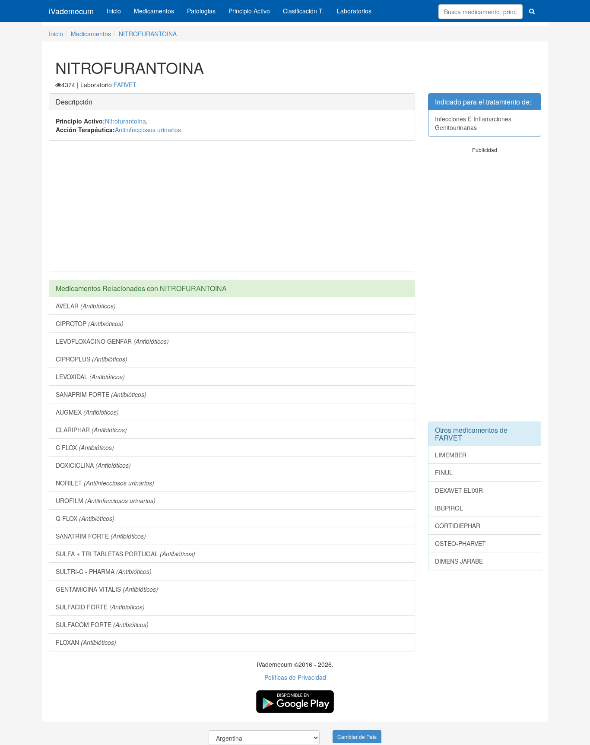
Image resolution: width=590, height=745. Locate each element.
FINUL (444, 472)
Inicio (114, 10)
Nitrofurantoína (125, 121)
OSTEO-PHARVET (460, 543)
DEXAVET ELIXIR (459, 490)
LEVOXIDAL (90, 376)
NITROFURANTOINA (148, 33)
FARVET (125, 84)
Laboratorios (354, 10)
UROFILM (105, 500)
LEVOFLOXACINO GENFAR (112, 341)
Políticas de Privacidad (295, 677)
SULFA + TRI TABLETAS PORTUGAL (125, 553)
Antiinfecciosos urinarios (148, 129)
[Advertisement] (232, 210)
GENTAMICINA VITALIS (107, 589)
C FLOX (85, 447)
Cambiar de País (357, 736)
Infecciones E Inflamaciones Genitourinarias (473, 123)
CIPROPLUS (91, 359)
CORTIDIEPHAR (457, 525)
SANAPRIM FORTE (101, 394)
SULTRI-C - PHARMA (104, 571)
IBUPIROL (449, 508)
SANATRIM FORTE (101, 536)
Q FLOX (85, 518)
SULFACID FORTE (100, 606)
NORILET (105, 483)
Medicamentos (154, 10)
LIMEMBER (450, 454)
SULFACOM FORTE (102, 624)
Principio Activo (249, 10)
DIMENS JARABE (459, 561)
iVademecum (71, 10)
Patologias (201, 10)
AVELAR (86, 305)
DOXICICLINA (93, 465)
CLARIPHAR (91, 429)
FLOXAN (86, 642)
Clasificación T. (303, 10)
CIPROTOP (90, 323)
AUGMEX (87, 412)
